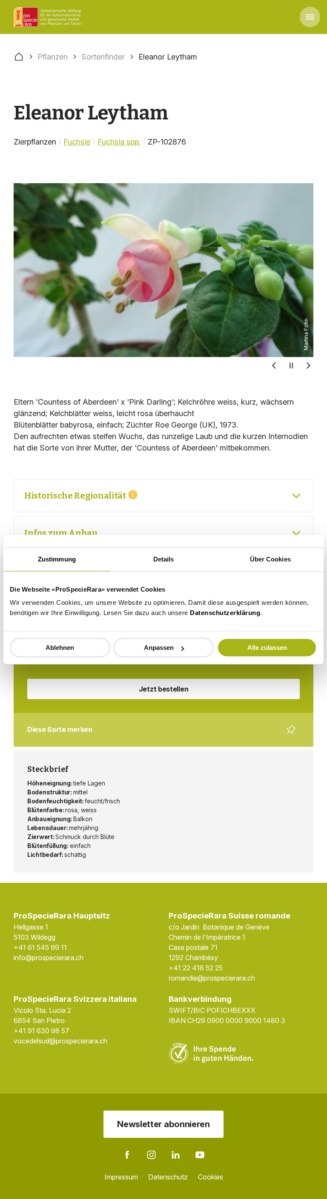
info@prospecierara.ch (48, 957)
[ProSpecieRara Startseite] (49, 17)
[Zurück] (274, 365)
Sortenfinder (103, 56)
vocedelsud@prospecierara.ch (60, 1041)
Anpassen (159, 647)
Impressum (121, 1177)
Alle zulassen (267, 647)
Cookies (210, 1177)
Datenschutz (168, 1177)
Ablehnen (60, 647)
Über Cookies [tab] (270, 559)
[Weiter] (308, 365)
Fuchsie (76, 141)
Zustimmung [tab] (57, 559)
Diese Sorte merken (158, 735)
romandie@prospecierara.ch (212, 978)
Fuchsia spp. (119, 141)
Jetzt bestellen (164, 689)
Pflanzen (52, 56)
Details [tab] (163, 559)
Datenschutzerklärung (225, 612)
